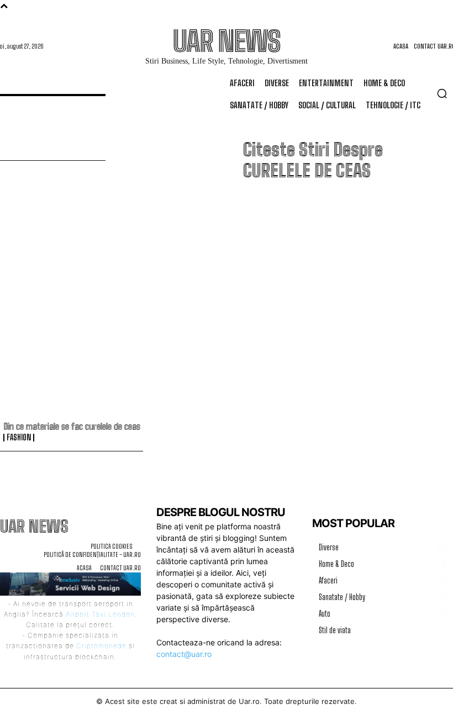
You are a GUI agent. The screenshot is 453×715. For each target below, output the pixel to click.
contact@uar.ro (184, 654)
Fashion (19, 437)
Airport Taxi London (100, 614)
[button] (442, 93)
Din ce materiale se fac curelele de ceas (71, 426)
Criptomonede (101, 646)
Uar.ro (249, 701)
